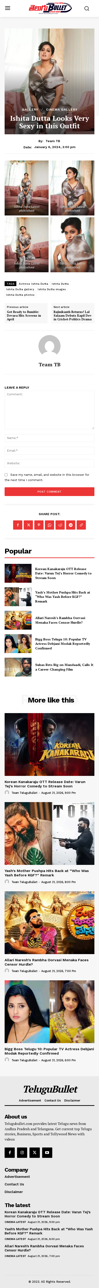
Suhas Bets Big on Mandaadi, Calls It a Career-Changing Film (64, 667)
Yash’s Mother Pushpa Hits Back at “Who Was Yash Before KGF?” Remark (62, 596)
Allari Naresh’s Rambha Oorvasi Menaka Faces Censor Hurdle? (60, 620)
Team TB (53, 141)
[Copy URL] (81, 525)
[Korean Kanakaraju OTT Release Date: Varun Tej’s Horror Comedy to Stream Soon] (18, 573)
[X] (28, 525)
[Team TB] (49, 346)
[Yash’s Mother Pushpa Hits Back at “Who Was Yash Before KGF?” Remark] (18, 596)
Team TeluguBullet (25, 793)
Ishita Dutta (60, 283)
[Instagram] (22, 1152)
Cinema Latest (15, 1222)
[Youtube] (47, 1152)
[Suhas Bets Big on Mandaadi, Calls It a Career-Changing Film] (18, 667)
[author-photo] (8, 792)
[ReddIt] (60, 525)
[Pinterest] (39, 525)
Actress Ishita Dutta (33, 283)
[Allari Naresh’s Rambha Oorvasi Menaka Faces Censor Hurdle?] (18, 620)
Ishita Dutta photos (20, 294)
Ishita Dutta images (52, 289)
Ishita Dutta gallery (20, 289)
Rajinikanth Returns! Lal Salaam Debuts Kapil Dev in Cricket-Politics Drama (73, 315)
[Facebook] (17, 525)
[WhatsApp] (49, 525)
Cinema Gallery (61, 109)
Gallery (30, 109)
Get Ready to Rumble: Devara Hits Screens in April (24, 315)
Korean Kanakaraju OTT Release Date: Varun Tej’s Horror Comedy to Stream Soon (63, 573)
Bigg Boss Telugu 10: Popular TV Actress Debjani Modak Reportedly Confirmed (62, 643)
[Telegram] (70, 525)
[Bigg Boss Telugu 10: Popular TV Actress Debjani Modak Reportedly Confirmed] (18, 643)
